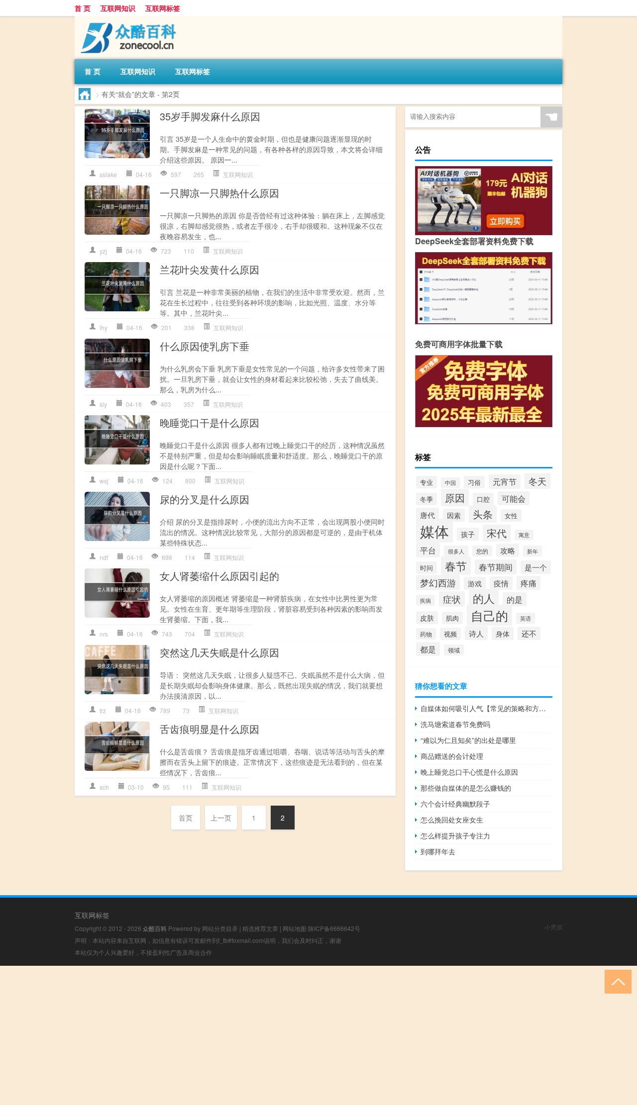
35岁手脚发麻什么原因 (210, 116)
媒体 (434, 530)
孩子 (468, 534)
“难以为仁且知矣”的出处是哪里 (468, 740)
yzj (103, 251)
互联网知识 (118, 8)
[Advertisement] (298, 1035)
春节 (456, 565)
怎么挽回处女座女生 (452, 820)
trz (103, 710)
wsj (104, 480)
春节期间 (496, 567)
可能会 (514, 498)
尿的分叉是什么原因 (204, 499)
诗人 (476, 633)
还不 (529, 633)
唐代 (427, 514)
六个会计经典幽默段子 (455, 804)
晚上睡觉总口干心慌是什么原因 (469, 772)
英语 (525, 618)
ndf (104, 557)
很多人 (456, 551)
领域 (454, 650)
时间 (426, 567)
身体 (503, 634)
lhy (103, 327)
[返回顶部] (616, 981)
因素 (454, 515)
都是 (428, 649)
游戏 (475, 583)
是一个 (536, 567)
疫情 (501, 583)
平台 (428, 550)
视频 (450, 634)
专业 (426, 482)
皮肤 (427, 618)
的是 (515, 599)
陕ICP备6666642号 (334, 928)
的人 (484, 598)
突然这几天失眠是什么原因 (219, 652)
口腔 (483, 499)
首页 (186, 818)
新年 (532, 551)
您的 (482, 551)
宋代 (497, 533)
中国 (450, 482)
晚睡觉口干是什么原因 (209, 422)
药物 (426, 634)
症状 (452, 599)
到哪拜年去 (438, 851)
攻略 (507, 550)
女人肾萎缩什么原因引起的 (219, 575)
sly (103, 404)
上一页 (221, 818)
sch (104, 787)
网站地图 (295, 928)
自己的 (489, 615)
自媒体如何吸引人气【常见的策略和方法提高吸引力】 (486, 708)
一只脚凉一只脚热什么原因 (219, 192)
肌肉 (452, 618)
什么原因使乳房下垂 (204, 346)
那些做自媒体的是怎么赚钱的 (466, 788)
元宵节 (505, 481)
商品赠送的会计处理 (452, 756)
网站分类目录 (220, 928)
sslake (108, 174)
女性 (511, 515)
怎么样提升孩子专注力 (455, 835)
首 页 (83, 8)
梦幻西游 (438, 582)
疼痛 (528, 582)
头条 (483, 514)
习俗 (474, 482)
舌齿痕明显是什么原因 (209, 729)
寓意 (524, 535)
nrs (104, 634)
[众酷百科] (127, 19)
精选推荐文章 (260, 928)
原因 (455, 497)
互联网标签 (162, 8)
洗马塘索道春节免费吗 (455, 724)
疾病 (425, 600)
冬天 (537, 480)
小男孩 (553, 926)
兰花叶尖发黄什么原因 (209, 269)
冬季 (426, 499)
